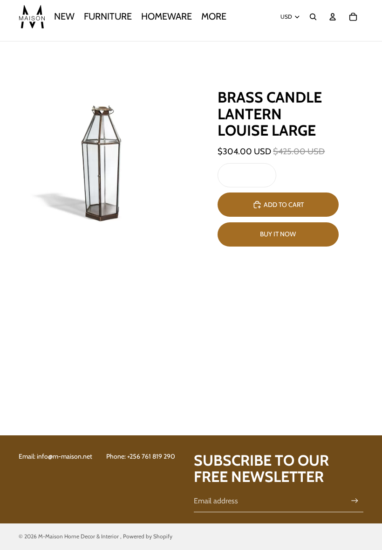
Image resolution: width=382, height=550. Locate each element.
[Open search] (313, 17)
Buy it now (278, 234)
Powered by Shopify (147, 536)
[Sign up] (354, 500)
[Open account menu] (332, 17)
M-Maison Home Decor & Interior (79, 536)
